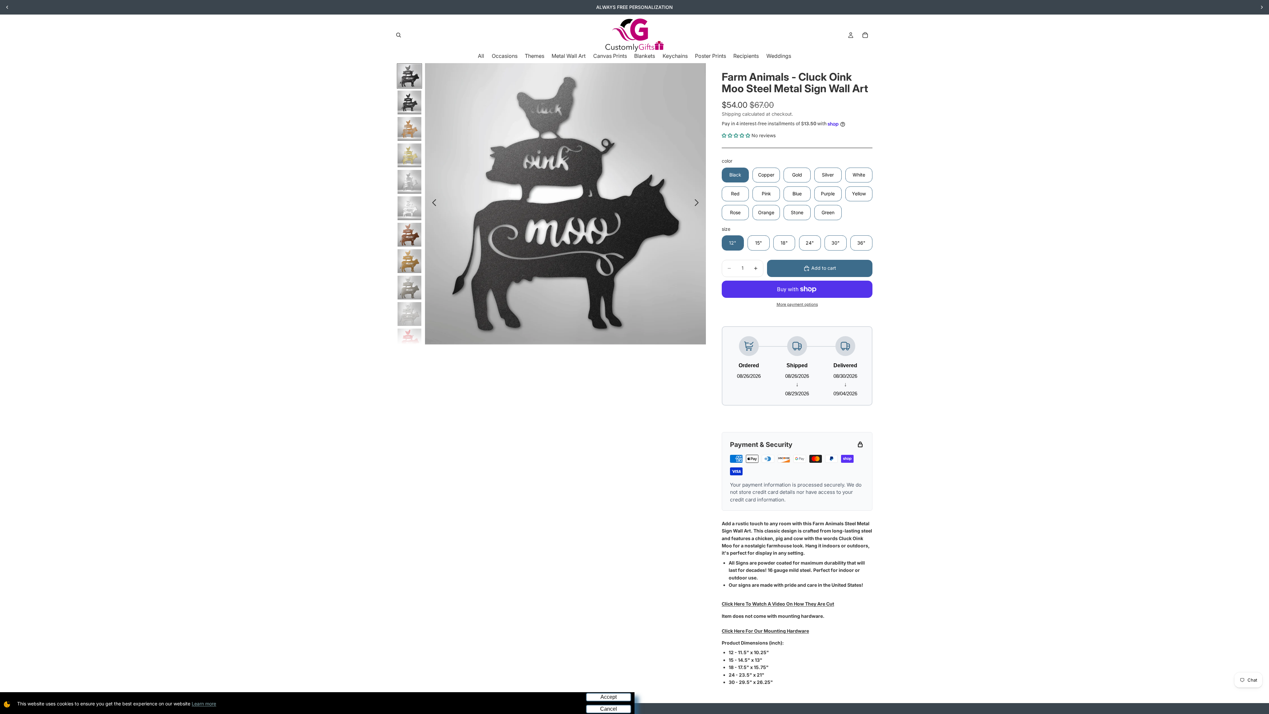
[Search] (398, 35)
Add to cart (823, 268)
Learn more (204, 703)
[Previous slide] (7, 7)
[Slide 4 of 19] (409, 155)
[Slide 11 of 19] (409, 340)
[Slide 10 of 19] (409, 314)
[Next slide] (1261, 7)
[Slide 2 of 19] (409, 102)
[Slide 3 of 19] (409, 129)
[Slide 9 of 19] (409, 287)
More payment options (797, 304)
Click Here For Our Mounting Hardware (765, 631)
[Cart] (865, 35)
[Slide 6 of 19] (409, 208)
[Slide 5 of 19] (409, 182)
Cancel (608, 709)
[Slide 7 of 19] (409, 235)
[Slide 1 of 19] (409, 76)
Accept (608, 697)
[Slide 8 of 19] (409, 261)
